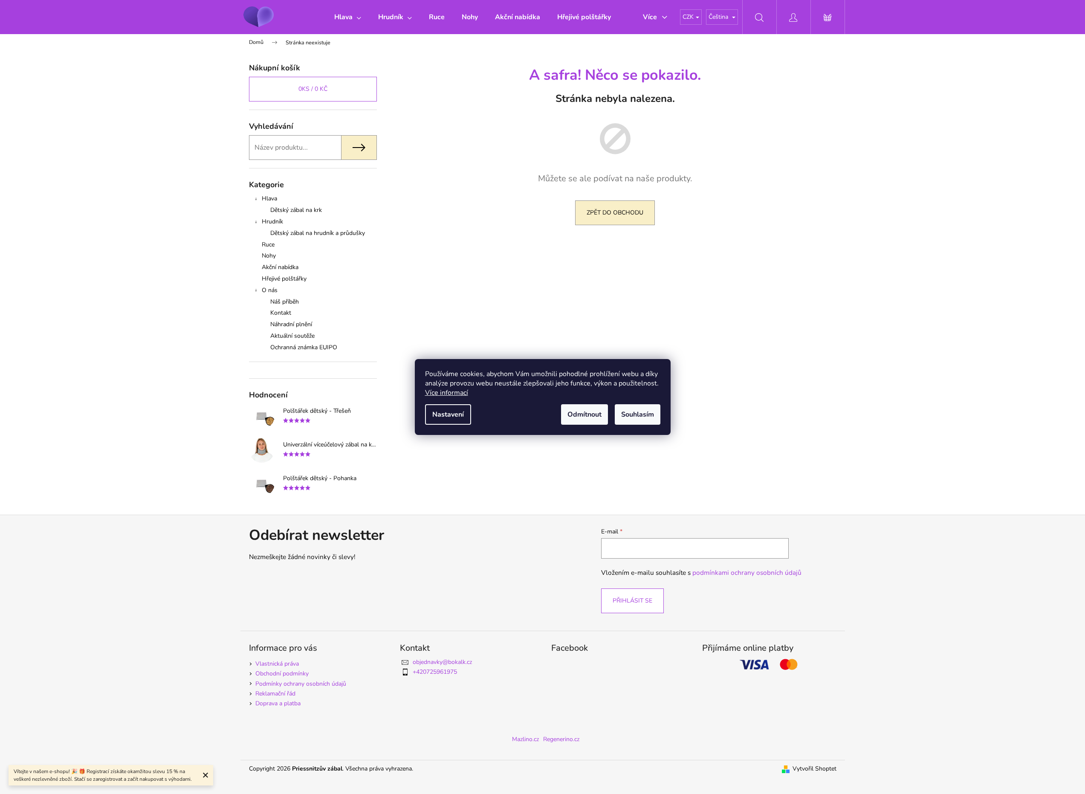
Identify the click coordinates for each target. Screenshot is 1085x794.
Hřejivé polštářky (284, 279)
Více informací (446, 392)
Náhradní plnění (291, 324)
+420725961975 (435, 672)
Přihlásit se (632, 601)
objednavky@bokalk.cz (442, 662)
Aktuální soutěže (292, 336)
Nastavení (448, 414)
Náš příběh (284, 302)
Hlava (269, 198)
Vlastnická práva (277, 664)
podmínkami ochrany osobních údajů (746, 572)
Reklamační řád (275, 694)
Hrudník (272, 221)
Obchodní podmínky (282, 673)
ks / (312, 89)
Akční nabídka (280, 267)
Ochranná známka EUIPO (303, 347)
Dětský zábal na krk (296, 210)
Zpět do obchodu (615, 213)
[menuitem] (348, 17)
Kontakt (280, 313)
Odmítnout (584, 414)
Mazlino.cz (525, 739)
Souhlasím (637, 414)
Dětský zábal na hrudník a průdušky (317, 233)
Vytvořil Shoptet (814, 769)
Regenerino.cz (561, 739)
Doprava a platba (278, 703)
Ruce (268, 245)
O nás (270, 290)
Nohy (269, 256)
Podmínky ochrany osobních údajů (300, 684)
